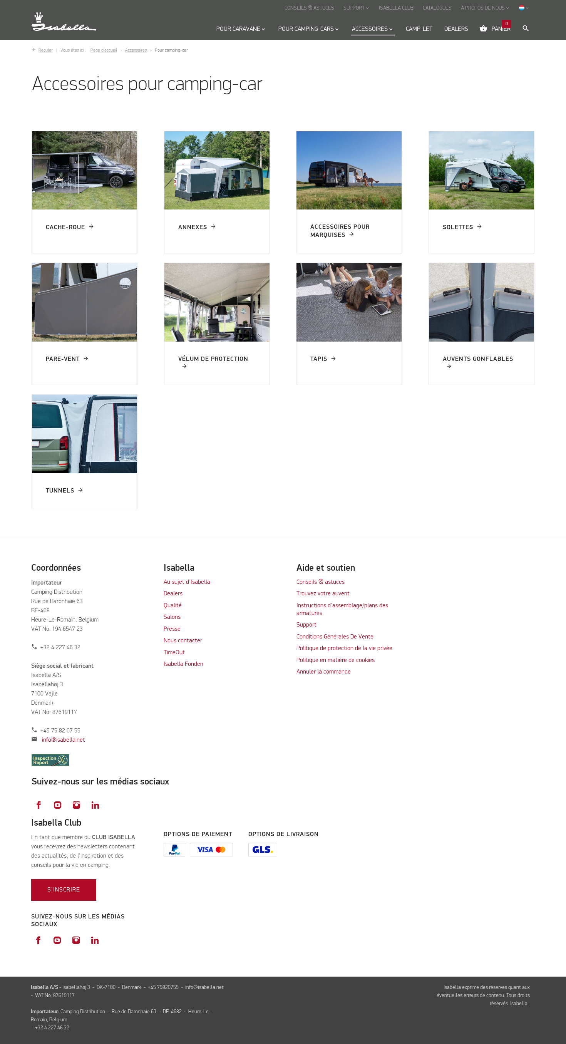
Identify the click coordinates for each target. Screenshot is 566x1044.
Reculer (46, 50)
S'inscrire (63, 890)
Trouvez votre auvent (323, 594)
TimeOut (174, 653)
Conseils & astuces (320, 582)
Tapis (318, 359)
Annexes (192, 228)
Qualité (173, 606)
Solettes (458, 228)
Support (306, 625)
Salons (172, 617)
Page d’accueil (103, 50)
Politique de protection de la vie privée (344, 648)
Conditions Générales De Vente (334, 637)
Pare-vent (63, 359)
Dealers (173, 594)
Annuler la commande (323, 672)
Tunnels (60, 491)
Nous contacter (183, 641)
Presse (172, 629)
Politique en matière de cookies (335, 660)
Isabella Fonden (183, 664)
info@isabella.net (63, 740)
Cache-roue (65, 228)
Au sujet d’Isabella (187, 582)
